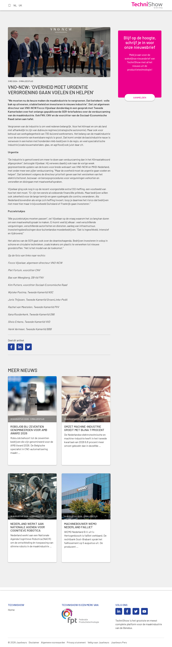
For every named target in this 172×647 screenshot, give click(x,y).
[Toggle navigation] (9, 5)
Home (11, 609)
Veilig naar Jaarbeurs (98, 642)
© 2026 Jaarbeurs (17, 642)
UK (20, 5)
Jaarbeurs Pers (119, 642)
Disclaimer (34, 642)
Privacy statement (76, 642)
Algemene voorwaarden (53, 642)
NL (15, 5)
